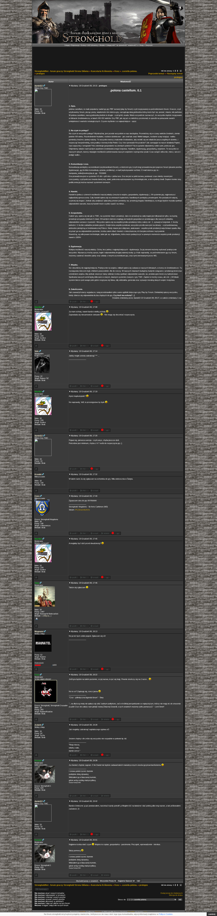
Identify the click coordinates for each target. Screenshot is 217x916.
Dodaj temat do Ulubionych (172, 893)
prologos (40, 73)
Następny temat (175, 73)
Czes (37, 496)
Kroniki (38, 474)
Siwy (37, 583)
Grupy (142, 45)
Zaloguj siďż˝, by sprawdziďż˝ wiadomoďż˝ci (122, 45)
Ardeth (38, 725)
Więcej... (47, 616)
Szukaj (83, 45)
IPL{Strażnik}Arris (82, 510)
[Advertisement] (108, 57)
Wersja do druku (176, 895)
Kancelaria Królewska (101, 71)
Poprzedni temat (156, 73)
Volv (37, 351)
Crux (37, 675)
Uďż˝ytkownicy (92, 45)
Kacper (38, 760)
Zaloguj (67, 45)
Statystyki (149, 45)
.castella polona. (129, 71)
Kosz (116, 71)
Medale (102, 45)
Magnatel (39, 631)
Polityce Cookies (166, 914)
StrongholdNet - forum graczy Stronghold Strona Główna (62, 71)
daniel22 (39, 86)
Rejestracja (75, 45)
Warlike (38, 307)
